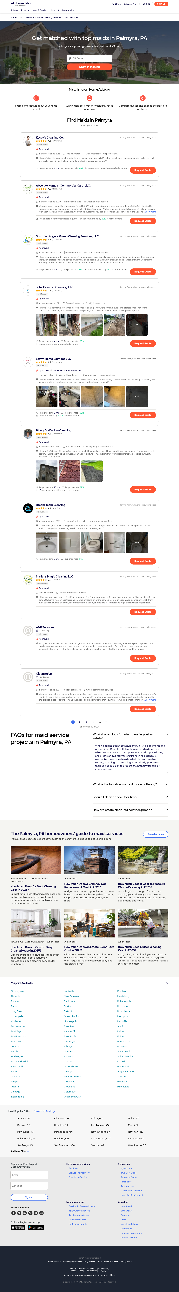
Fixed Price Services (78, 1177)
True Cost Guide (129, 1173)
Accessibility (103, 1270)
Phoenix (15, 996)
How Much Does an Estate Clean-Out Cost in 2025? (89, 948)
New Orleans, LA (100, 1131)
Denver (15, 1046)
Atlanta (15, 1086)
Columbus (70, 1091)
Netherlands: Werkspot (108, 1262)
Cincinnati (69, 1081)
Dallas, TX (133, 1118)
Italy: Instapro (90, 1262)
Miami (14, 1071)
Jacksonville (17, 1066)
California (82, 1270)
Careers (125, 1215)
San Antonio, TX (137, 1138)
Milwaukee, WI (25, 1131)
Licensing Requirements (132, 1195)
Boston (68, 1006)
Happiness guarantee (131, 1233)
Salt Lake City (125, 1056)
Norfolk (121, 1061)
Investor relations (129, 1224)
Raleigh (68, 1071)
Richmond (123, 1066)
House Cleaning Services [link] (49, 17)
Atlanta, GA (23, 1118)
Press (123, 1219)
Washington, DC (137, 1145)
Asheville (69, 1056)
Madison (122, 1081)
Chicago (15, 1091)
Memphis (122, 1016)
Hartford (15, 1051)
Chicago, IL (97, 1118)
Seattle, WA (97, 1145)
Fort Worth (123, 1041)
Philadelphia (124, 1001)
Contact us (126, 1228)
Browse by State (43, 1111)
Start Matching (89, 67)
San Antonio (124, 1051)
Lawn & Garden (39, 10)
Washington (17, 1056)
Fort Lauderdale (20, 1061)
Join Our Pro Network (79, 1211)
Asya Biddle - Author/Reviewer (27, 942)
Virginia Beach (125, 1071)
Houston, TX (61, 1125)
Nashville (122, 1021)
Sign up (29, 1197)
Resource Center (129, 1177)
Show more (150, 212)
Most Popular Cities (19, 1111)
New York (69, 1051)
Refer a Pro (126, 1182)
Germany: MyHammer (72, 1262)
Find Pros (73, 1168)
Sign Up (161, 3)
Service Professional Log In (82, 1206)
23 (106, 722)
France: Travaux (54, 1262)
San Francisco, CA (64, 1145)
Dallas (120, 1031)
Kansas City (70, 1031)
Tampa (14, 1081)
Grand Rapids (71, 1016)
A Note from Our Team (131, 1190)
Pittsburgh (123, 1006)
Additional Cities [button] (18, 1151)
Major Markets (22, 983)
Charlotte (69, 1061)
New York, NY (135, 1131)
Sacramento (18, 1026)
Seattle (121, 1076)
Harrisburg (123, 996)
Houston (122, 1046)
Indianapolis (17, 1096)
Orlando (15, 1076)
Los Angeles (17, 1016)
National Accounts (78, 1224)
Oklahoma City (72, 1096)
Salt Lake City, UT (101, 1138)
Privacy (73, 1270)
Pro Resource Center (79, 1215)
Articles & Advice (66, 10)
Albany (68, 1046)
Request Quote (142, 170)
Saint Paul (69, 1026)
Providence (123, 1011)
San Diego (16, 1031)
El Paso (121, 1036)
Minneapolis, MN (63, 1131)
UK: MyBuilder (126, 1262)
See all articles (156, 834)
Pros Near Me (127, 1186)
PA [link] (21, 17)
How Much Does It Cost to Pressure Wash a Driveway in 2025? (141, 885)
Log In (146, 3)
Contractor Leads (77, 1219)
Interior (14, 10)
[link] (89, 141)
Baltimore (69, 1001)
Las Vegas (70, 1041)
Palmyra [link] (30, 17)
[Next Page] (113, 722)
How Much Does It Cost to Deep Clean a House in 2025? (32, 949)
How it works (127, 1206)
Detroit (68, 1011)
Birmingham (17, 991)
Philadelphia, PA (26, 1138)
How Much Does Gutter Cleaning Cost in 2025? (140, 948)
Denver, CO (23, 1125)
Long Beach (17, 1011)
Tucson (15, 1001)
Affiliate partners (129, 1237)
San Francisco (19, 1036)
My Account (127, 1168)
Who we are (127, 1211)
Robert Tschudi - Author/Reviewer (29, 879)
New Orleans (71, 996)
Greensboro (71, 1066)
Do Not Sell (92, 1270)
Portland (122, 991)
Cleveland (70, 1086)
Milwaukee (123, 1086)
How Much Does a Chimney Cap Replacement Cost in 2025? (85, 885)
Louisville (69, 991)
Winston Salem (72, 1076)
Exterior (25, 10)
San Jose (16, 1041)
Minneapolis (70, 1021)
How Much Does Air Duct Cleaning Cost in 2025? (33, 888)
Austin (120, 1026)
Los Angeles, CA (100, 1125)
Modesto (16, 1021)
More (52, 10)
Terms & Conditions (106, 1275)
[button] (46, 325)
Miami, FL (133, 1125)
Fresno (14, 1006)
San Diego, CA (25, 1145)
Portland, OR (61, 1138)
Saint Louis (70, 1036)
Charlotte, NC (62, 1118)
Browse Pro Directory (79, 1173)
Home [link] (14, 17)
